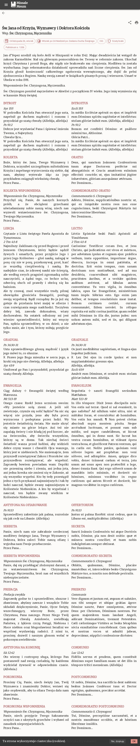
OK (134, 741)
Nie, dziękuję (117, 741)
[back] (3, 13)
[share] (129, 22)
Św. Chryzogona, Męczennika (30, 33)
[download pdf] (136, 22)
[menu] (6, 5)
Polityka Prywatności (81, 741)
